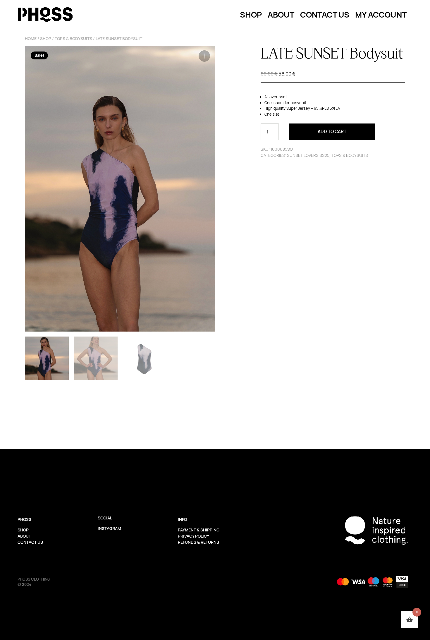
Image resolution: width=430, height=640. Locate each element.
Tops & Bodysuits (73, 38)
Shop (45, 38)
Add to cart (332, 131)
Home (31, 38)
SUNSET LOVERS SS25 (308, 155)
